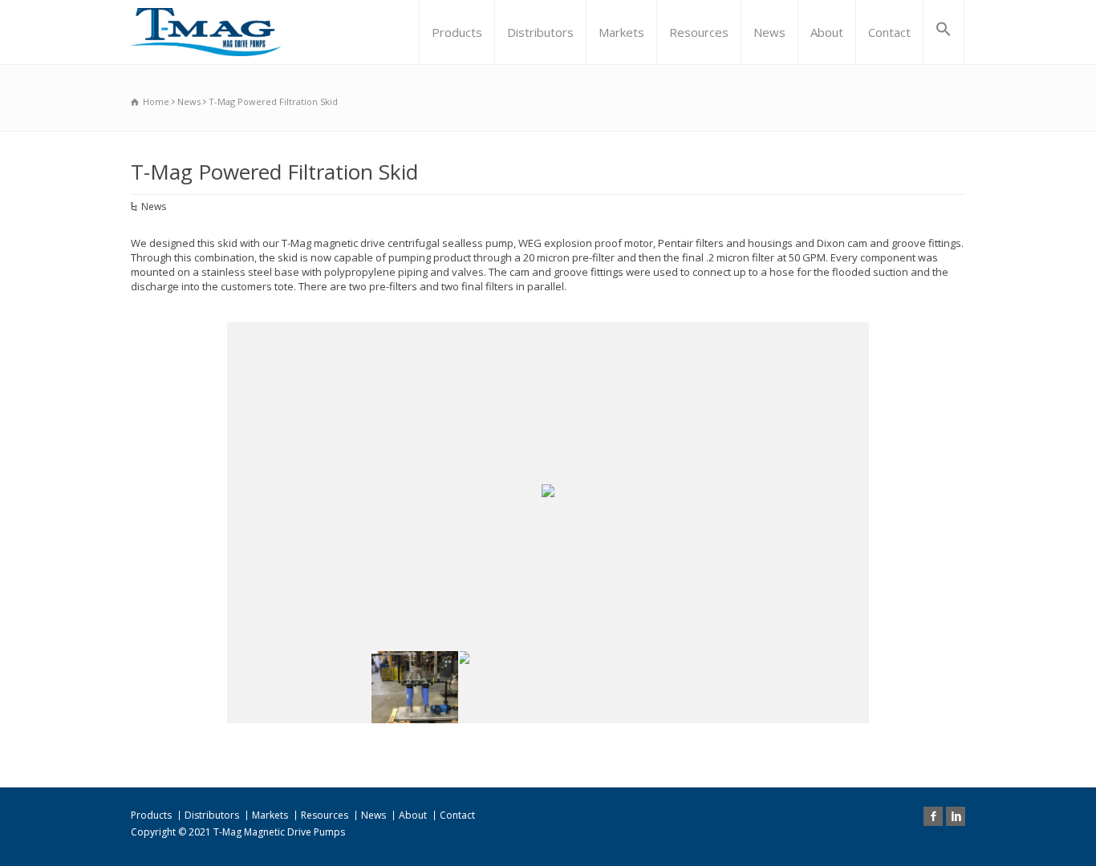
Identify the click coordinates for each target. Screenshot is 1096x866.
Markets (621, 32)
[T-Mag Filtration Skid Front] (415, 687)
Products (457, 32)
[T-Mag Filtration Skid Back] (503, 687)
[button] (943, 32)
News (769, 32)
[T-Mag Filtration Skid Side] (591, 687)
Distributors (540, 32)
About (826, 32)
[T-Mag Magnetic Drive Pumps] (206, 32)
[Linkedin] (955, 816)
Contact (889, 32)
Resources (699, 32)
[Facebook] (933, 816)
